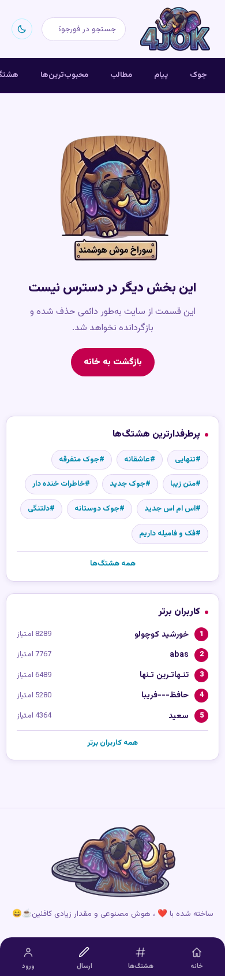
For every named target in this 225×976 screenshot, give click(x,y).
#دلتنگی (41, 509)
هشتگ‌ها (140, 966)
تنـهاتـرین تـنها (164, 675)
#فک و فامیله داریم (170, 533)
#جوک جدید (130, 484)
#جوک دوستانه (99, 509)
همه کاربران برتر (112, 743)
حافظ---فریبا (165, 695)
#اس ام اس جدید (172, 509)
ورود (28, 966)
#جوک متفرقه (81, 459)
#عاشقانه (139, 459)
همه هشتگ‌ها (113, 564)
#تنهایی (188, 459)
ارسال (84, 966)
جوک (198, 75)
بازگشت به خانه (113, 362)
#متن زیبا (185, 484)
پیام (161, 75)
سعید (178, 716)
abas (179, 654)
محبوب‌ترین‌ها (64, 75)
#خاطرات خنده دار (61, 484)
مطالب (121, 75)
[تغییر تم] (22, 29)
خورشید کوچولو (161, 634)
